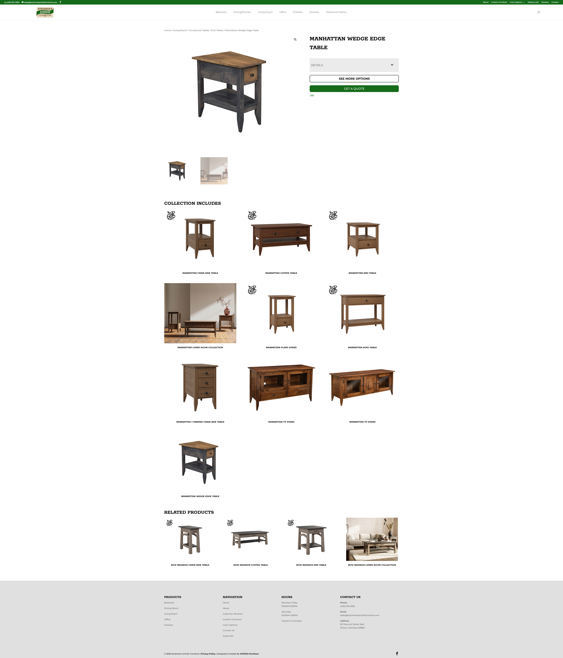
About (486, 2)
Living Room (265, 12)
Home (167, 30)
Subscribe (228, 636)
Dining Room (171, 608)
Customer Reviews (233, 613)
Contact (555, 2)
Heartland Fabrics (336, 12)
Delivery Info (533, 2)
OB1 (312, 95)
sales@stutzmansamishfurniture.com (359, 615)
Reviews (545, 2)
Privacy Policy (208, 654)
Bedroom (221, 12)
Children (298, 12)
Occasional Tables (199, 30)
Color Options (516, 2)
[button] (295, 39)
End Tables (217, 30)
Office (282, 12)
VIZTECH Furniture (249, 654)
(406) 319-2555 (347, 606)
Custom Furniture (499, 2)
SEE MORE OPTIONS (354, 78)
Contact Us (228, 630)
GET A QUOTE (354, 88)
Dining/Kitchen (242, 12)
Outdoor (314, 12)
